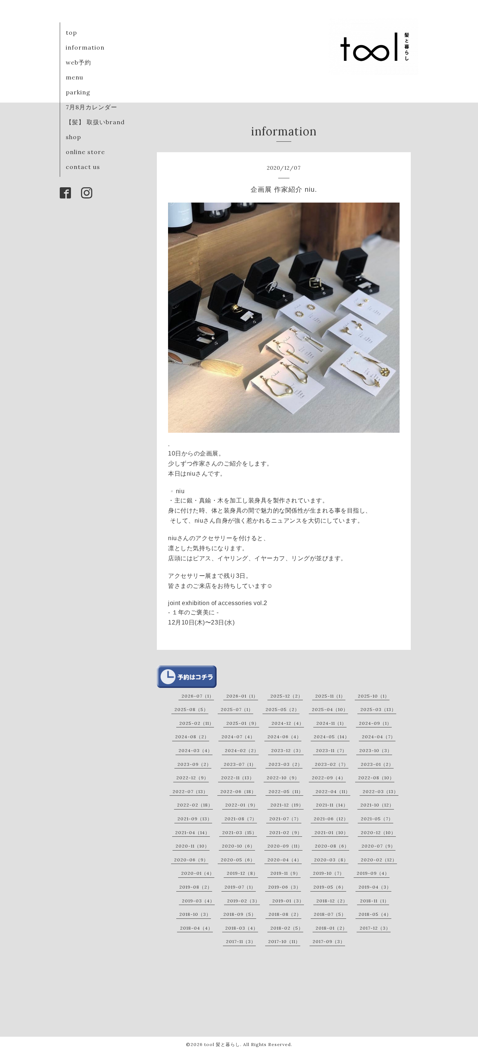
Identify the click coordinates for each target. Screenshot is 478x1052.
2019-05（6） (329, 887)
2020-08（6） (332, 846)
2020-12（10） (378, 832)
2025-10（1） (373, 696)
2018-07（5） (330, 914)
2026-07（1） (197, 696)
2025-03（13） (378, 709)
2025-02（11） (196, 723)
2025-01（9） (242, 723)
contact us (83, 166)
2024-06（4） (284, 736)
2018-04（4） (196, 928)
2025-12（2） (286, 696)
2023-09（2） (194, 764)
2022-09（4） (329, 777)
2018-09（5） (239, 914)
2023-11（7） (331, 750)
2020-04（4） (284, 859)
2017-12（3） (375, 928)
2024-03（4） (195, 750)
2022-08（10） (376, 777)
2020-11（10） (192, 846)
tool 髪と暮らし (222, 1044)
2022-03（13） (380, 791)
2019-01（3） (288, 901)
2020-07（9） (378, 846)
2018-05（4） (374, 914)
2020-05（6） (238, 859)
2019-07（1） (240, 887)
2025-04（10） (330, 709)
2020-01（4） (197, 873)
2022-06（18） (238, 791)
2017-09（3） (329, 941)
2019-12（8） (242, 873)
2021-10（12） (377, 805)
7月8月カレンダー (91, 107)
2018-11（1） (374, 901)
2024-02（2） (242, 750)
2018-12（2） (332, 901)
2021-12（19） (287, 805)
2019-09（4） (373, 873)
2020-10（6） (238, 846)
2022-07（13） (190, 791)
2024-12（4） (287, 723)
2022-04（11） (333, 791)
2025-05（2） (282, 709)
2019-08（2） (195, 887)
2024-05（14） (332, 736)
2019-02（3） (243, 901)
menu (74, 77)
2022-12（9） (192, 777)
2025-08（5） (191, 709)
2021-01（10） (331, 832)
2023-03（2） (285, 764)
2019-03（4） (198, 901)
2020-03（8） (331, 859)
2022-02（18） (195, 805)
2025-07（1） (237, 709)
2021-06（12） (331, 818)
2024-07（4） (238, 736)
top (71, 32)
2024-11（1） (331, 723)
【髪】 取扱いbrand (95, 122)
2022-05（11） (286, 791)
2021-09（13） (194, 818)
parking (78, 92)
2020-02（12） (379, 859)
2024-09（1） (375, 723)
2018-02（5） (286, 928)
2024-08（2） (192, 736)
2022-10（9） (283, 777)
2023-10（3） (375, 750)
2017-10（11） (284, 941)
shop (73, 137)
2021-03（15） (239, 832)
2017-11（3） (241, 941)
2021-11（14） (332, 805)
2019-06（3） (284, 887)
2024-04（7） (378, 736)
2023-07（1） (240, 764)
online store (85, 152)
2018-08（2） (285, 914)
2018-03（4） (241, 928)
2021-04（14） (192, 832)
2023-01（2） (377, 764)
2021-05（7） (377, 818)
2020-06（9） (191, 859)
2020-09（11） (284, 846)
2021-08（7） (240, 818)
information (85, 47)
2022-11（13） (237, 777)
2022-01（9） (241, 805)
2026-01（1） (242, 696)
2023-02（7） (331, 764)
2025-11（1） (330, 696)
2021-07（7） (285, 818)
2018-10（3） (195, 914)
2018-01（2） (331, 928)
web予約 (78, 62)
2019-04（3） (374, 887)
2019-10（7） (328, 873)
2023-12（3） (287, 750)
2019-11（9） (285, 873)
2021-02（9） (285, 832)
